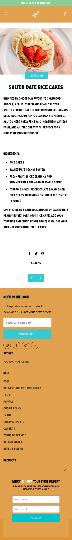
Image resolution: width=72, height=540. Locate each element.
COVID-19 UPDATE (13, 422)
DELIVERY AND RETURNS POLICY (22, 388)
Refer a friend (13, 449)
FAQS (6, 381)
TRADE (7, 415)
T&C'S (7, 395)
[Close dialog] (65, 469)
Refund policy (12, 442)
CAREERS (9, 429)
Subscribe (26, 334)
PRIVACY (8, 402)
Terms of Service (14, 435)
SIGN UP (36, 518)
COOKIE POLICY (12, 408)
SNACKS (36, 263)
